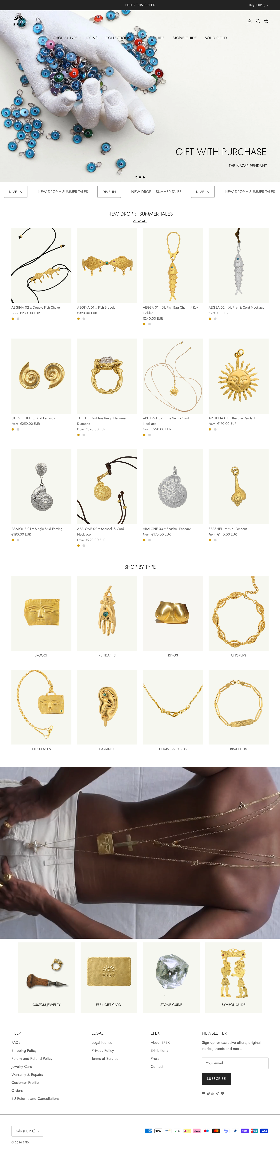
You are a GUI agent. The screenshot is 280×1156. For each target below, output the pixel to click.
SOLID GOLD (216, 38)
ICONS (92, 38)
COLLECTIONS (118, 38)
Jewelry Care (21, 1066)
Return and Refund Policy (31, 1058)
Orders (17, 1090)
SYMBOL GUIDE (151, 38)
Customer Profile (25, 1082)
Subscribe (216, 1078)
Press (155, 1058)
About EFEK (160, 1042)
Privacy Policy (103, 1050)
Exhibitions (159, 1050)
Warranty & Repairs (27, 1074)
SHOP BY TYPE (65, 38)
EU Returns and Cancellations (35, 1098)
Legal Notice (102, 1042)
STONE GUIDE (185, 38)
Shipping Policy (24, 1050)
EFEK (26, 1142)
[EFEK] (19, 21)
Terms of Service (105, 1058)
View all (140, 221)
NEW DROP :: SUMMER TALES (33, 192)
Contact (157, 1066)
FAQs (15, 1042)
